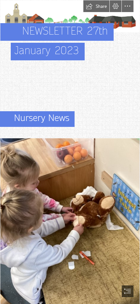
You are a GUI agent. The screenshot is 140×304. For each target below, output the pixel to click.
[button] (96, 6)
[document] (70, 152)
